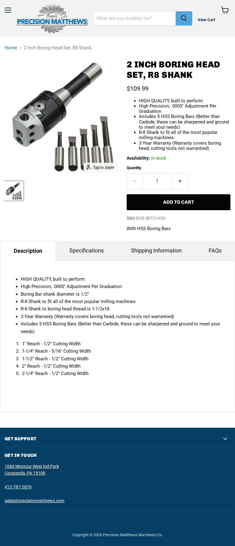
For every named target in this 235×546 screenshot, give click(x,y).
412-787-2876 (18, 486)
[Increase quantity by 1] (180, 181)
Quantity (134, 167)
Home (11, 48)
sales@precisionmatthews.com (34, 500)
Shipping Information (156, 250)
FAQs (215, 250)
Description (28, 251)
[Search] (184, 18)
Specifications (86, 250)
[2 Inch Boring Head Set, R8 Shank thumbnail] (14, 191)
